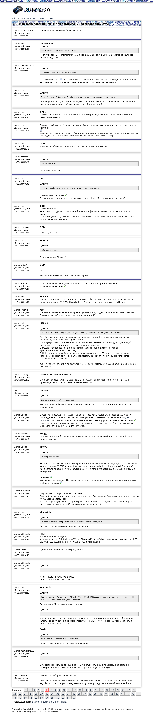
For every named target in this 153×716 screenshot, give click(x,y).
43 (117, 693)
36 (79, 693)
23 (134, 689)
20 (118, 689)
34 (68, 693)
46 (133, 693)
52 (36, 697)
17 (102, 689)
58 (68, 697)
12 (75, 689)
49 (20, 697)
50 (25, 697)
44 (122, 693)
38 (90, 693)
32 (57, 693)
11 (69, 689)
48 (14, 697)
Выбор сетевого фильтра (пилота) (49, 701)
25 (20, 693)
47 (138, 693)
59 (74, 697)
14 (85, 689)
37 (84, 693)
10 (64, 689)
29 (41, 693)
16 (96, 689)
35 (74, 693)
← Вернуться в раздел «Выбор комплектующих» (33, 18)
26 (25, 693)
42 (111, 693)
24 (14, 693)
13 (80, 689)
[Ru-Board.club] (31, 13)
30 (47, 693)
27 (31, 693)
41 (106, 693)
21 (123, 689)
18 (107, 689)
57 (63, 697)
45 (127, 693)
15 (91, 689)
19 (112, 689)
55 (52, 697)
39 (95, 693)
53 (41, 697)
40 (101, 693)
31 (52, 693)
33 (63, 693)
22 (128, 689)
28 (36, 693)
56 (57, 697)
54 (47, 697)
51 (31, 697)
